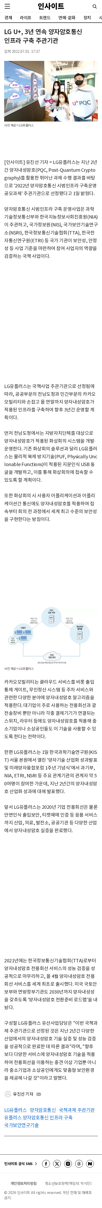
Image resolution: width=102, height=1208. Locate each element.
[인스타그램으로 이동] (68, 1164)
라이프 (25, 17)
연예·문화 (67, 17)
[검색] (94, 6)
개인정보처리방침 (23, 1183)
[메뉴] (7, 6)
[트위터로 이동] (57, 1164)
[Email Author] (38, 1094)
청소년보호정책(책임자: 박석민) (68, 1183)
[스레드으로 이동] (79, 1164)
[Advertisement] (51, 321)
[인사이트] (51, 6)
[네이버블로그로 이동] (90, 1164)
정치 (87, 17)
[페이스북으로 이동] (46, 1164)
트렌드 (45, 17)
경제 (8, 17)
